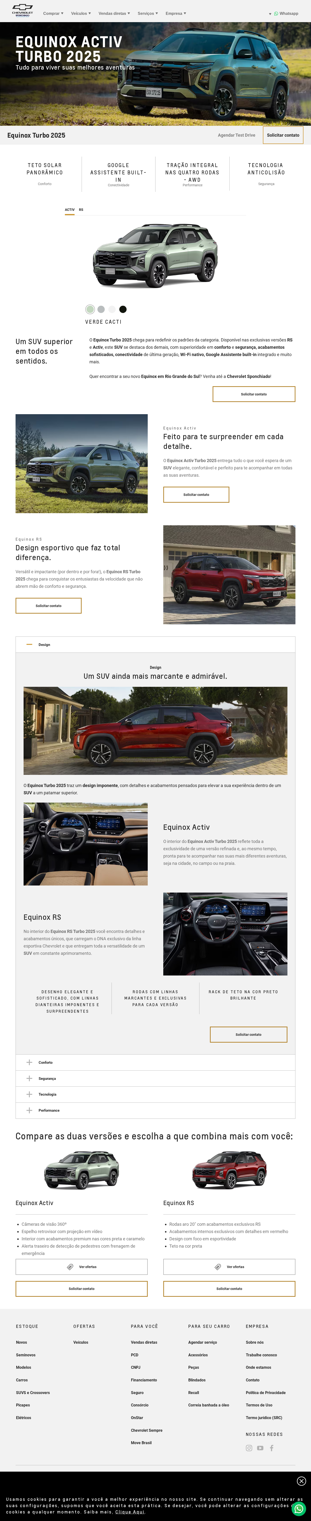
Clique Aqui (130, 1511)
